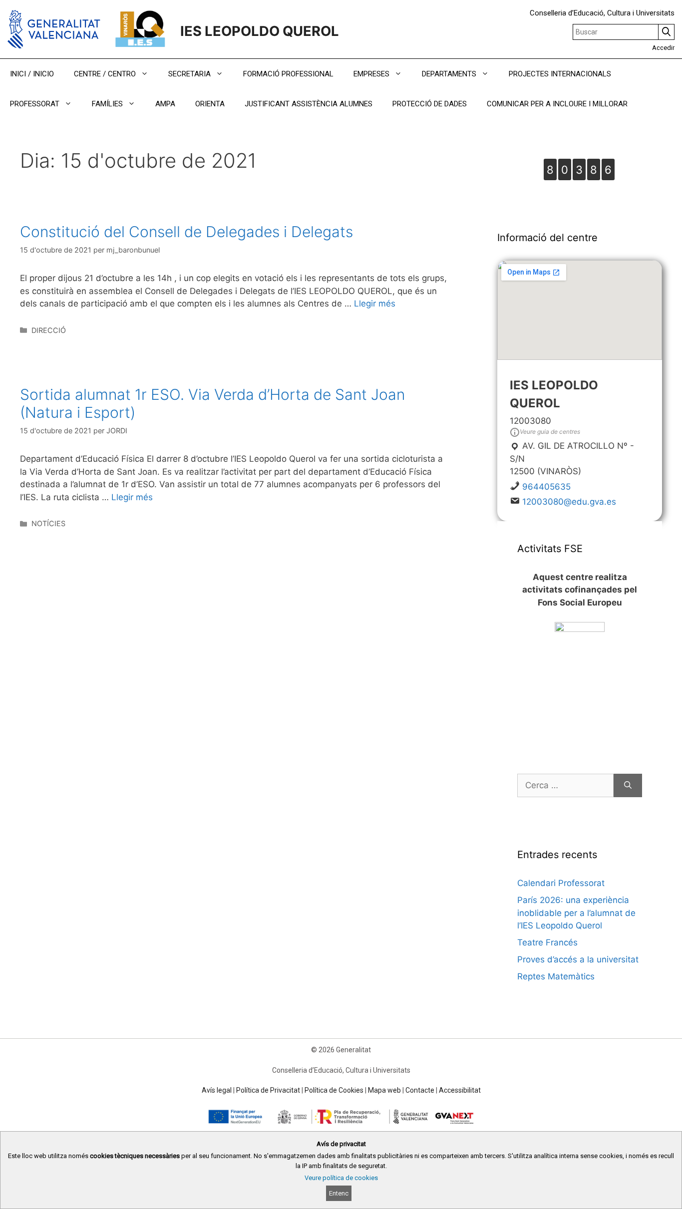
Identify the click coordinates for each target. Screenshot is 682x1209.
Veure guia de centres (550, 431)
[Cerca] (628, 786)
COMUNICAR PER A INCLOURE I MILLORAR (557, 103)
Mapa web (384, 1090)
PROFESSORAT (34, 103)
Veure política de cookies (341, 1178)
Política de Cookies (334, 1090)
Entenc (338, 1193)
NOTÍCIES (48, 523)
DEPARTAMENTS (449, 73)
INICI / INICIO (32, 73)
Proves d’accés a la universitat (578, 959)
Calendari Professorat (561, 883)
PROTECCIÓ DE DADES (429, 103)
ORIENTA (210, 103)
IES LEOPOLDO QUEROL (259, 31)
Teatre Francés (547, 942)
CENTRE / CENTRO (105, 73)
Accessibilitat (460, 1090)
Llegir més (374, 303)
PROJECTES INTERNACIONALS (560, 73)
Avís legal (217, 1090)
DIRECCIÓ (48, 330)
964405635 (546, 487)
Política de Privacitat (268, 1090)
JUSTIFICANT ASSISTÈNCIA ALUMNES (308, 103)
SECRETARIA (189, 73)
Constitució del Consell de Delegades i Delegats (186, 232)
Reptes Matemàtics (556, 976)
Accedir (663, 47)
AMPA (165, 103)
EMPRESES (371, 73)
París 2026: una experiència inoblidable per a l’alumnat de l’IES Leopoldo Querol (576, 912)
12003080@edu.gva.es (569, 502)
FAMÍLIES (107, 103)
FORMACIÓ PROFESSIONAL (288, 73)
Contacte (419, 1090)
